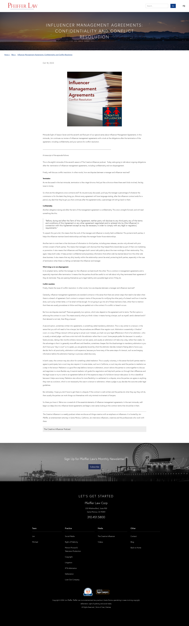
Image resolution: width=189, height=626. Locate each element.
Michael (35, 542)
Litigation (68, 562)
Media (100, 528)
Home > (7, 55)
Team (34, 528)
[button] (184, 6)
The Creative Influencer (106, 536)
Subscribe (94, 466)
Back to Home (136, 547)
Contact (134, 536)
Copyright (69, 557)
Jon (33, 536)
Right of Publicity (71, 542)
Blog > (13, 55)
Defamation (69, 574)
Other (133, 528)
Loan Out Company (72, 579)
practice (68, 528)
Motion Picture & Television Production (73, 549)
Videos (100, 542)
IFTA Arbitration (71, 568)
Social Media (70, 536)
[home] (23, 6)
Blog (132, 542)
